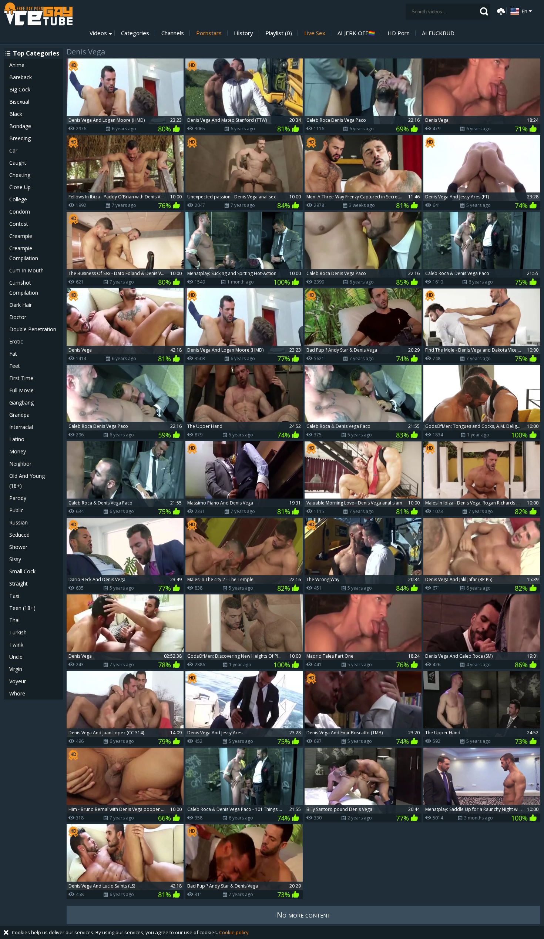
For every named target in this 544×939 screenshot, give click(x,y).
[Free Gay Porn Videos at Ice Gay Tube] (38, 14)
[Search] (484, 11)
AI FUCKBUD (438, 33)
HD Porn (398, 33)
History (243, 33)
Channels (172, 33)
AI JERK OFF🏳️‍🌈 (356, 33)
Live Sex (314, 33)
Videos (98, 33)
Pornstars (209, 33)
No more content (303, 915)
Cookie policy (234, 932)
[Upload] (500, 10)
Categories (135, 33)
